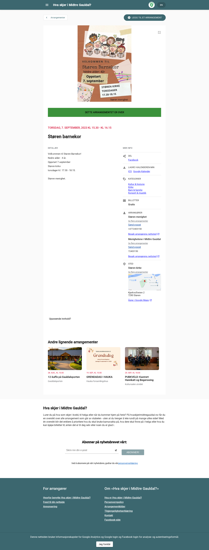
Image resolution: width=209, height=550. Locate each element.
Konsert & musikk (137, 193)
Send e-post (134, 224)
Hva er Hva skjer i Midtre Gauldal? (123, 497)
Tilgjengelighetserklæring (118, 511)
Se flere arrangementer (138, 221)
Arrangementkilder (114, 506)
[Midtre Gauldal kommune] (152, 5)
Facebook (133, 160)
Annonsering (50, 506)
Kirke (130, 187)
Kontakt (108, 515)
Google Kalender (141, 171)
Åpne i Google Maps (140, 300)
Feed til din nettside (54, 502)
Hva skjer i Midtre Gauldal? (72, 5)
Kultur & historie (136, 184)
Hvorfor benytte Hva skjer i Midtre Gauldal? (67, 497)
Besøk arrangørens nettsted (144, 234)
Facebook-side (112, 519)
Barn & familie (135, 190)
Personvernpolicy (114, 502)
